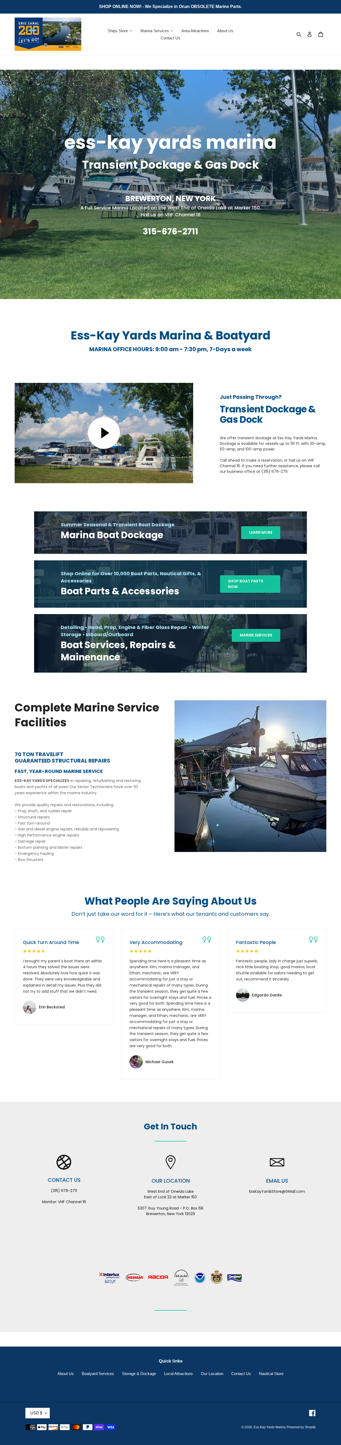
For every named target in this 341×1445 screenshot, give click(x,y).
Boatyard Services (98, 1373)
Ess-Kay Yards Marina (270, 1427)
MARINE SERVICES (256, 635)
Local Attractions (178, 1373)
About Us (66, 1373)
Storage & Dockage (139, 1373)
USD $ (36, 1413)
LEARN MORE (260, 532)
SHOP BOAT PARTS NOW (245, 583)
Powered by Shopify (301, 1427)
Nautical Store (271, 1373)
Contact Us (241, 1373)
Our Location (212, 1373)
